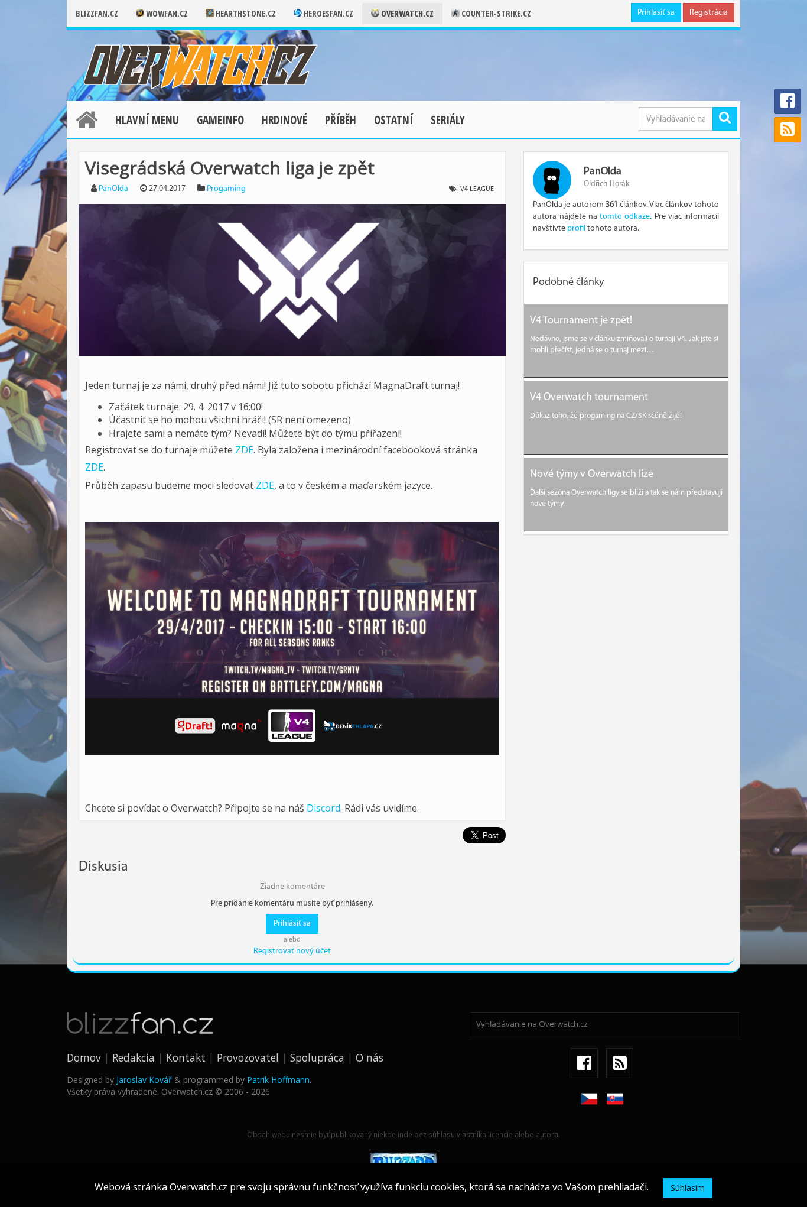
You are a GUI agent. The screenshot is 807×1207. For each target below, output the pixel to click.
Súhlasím (688, 1187)
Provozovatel (248, 1057)
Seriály (448, 120)
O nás (369, 1057)
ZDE (244, 449)
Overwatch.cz (406, 13)
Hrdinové (284, 120)
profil (576, 228)
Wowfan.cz (166, 13)
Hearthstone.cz (245, 13)
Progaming (226, 188)
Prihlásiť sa (656, 12)
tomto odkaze (625, 216)
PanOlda (113, 188)
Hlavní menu (147, 120)
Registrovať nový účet (292, 951)
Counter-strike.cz (495, 13)
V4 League (477, 189)
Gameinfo (220, 120)
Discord (323, 808)
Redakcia (133, 1057)
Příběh (340, 120)
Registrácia (708, 12)
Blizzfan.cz (97, 13)
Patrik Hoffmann (278, 1079)
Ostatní (393, 120)
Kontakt (186, 1057)
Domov (84, 1057)
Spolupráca (317, 1057)
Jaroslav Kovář (144, 1079)
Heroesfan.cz (327, 13)
